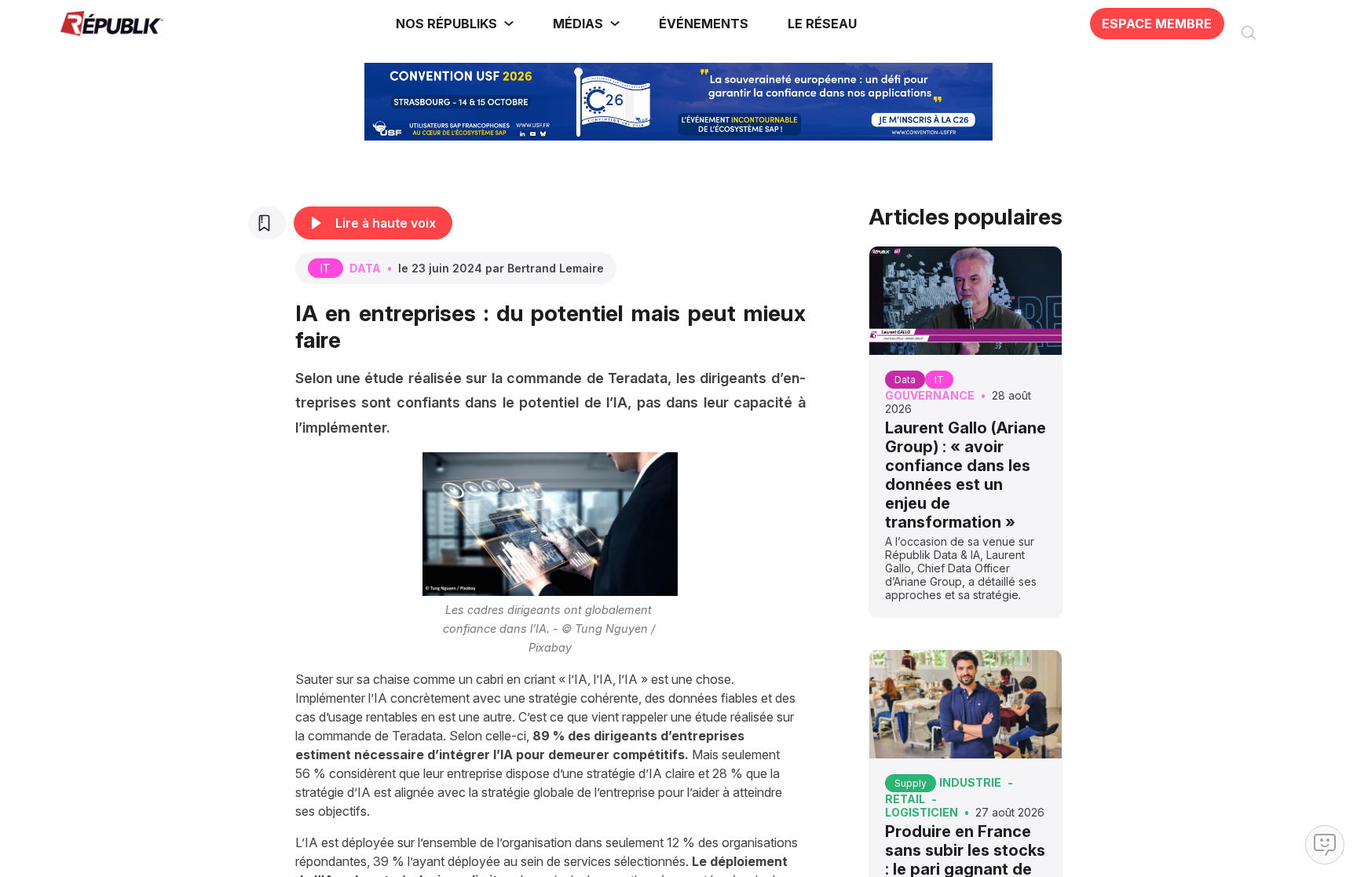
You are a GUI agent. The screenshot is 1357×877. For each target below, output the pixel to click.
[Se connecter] (1282, 23)
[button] (704, 23)
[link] (454, 23)
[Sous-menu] (508, 23)
